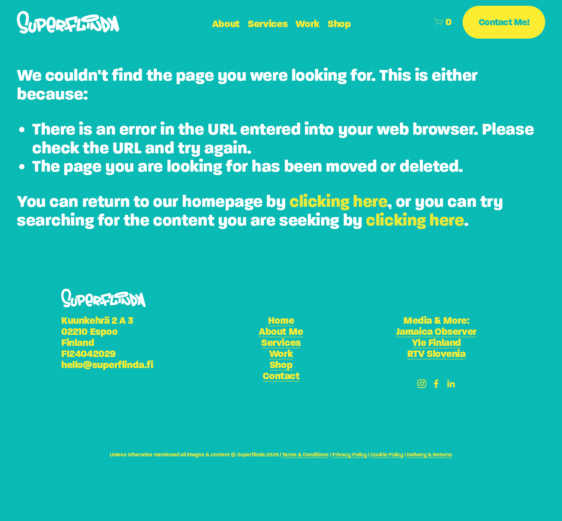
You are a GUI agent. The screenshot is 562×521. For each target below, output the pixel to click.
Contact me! (504, 22)
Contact (281, 375)
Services (268, 24)
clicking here (338, 201)
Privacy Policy (349, 455)
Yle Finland (436, 342)
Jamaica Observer (436, 331)
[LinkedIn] (450, 383)
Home (281, 320)
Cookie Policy (386, 455)
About (226, 24)
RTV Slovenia (436, 353)
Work (281, 353)
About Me (281, 331)
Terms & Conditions (305, 455)
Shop (339, 24)
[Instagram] (421, 383)
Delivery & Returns (429, 455)
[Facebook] (436, 383)
